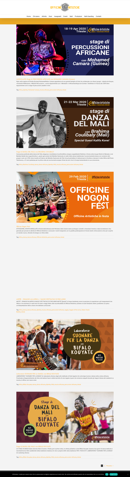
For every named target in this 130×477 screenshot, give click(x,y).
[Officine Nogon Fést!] (65, 197)
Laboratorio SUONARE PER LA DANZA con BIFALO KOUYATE (37, 374)
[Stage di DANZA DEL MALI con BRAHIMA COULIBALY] (65, 122)
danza (36, 164)
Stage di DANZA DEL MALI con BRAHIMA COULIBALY (35, 152)
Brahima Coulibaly (28, 164)
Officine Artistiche (42, 237)
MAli (54, 164)
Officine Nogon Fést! (23, 226)
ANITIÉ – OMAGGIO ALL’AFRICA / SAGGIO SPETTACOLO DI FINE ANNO (41, 299)
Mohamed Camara (33, 90)
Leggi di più (113, 474)
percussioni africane (56, 90)
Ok (107, 474)
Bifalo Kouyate (27, 384)
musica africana (44, 90)
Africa (20, 90)
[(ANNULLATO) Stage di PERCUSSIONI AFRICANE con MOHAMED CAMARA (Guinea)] (65, 49)
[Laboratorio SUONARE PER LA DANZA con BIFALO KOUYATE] (65, 344)
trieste (64, 90)
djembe (25, 90)
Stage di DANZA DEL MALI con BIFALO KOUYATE (33, 446)
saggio (66, 310)
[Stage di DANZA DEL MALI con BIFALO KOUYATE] (65, 417)
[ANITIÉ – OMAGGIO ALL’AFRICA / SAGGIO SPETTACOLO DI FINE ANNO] (65, 269)
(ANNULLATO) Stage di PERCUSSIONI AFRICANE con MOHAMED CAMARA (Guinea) (45, 79)
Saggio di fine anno (75, 310)
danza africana (43, 164)
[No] (128, 474)
